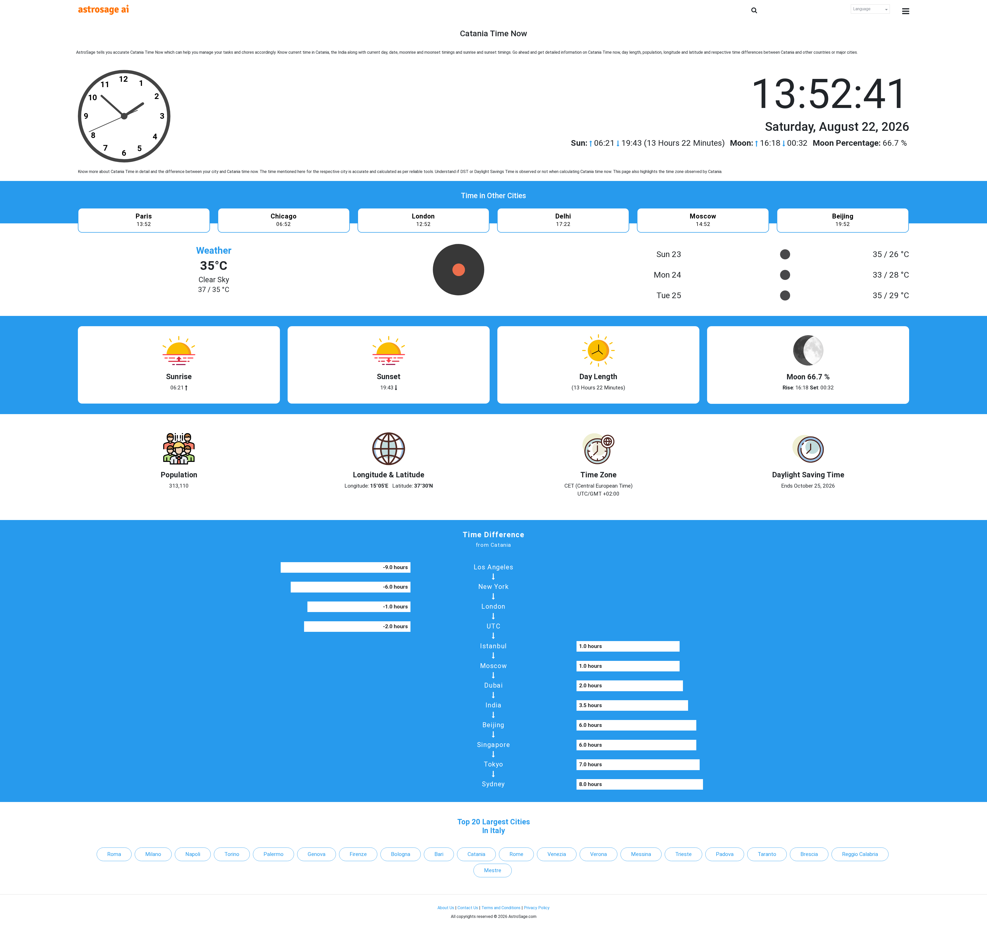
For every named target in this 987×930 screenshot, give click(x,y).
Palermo (273, 854)
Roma (114, 854)
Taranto (767, 854)
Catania (476, 854)
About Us (445, 907)
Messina (641, 854)
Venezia (556, 854)
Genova (316, 854)
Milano (153, 854)
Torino (231, 854)
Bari (438, 854)
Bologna (400, 854)
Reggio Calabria (860, 854)
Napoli (192, 854)
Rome (516, 854)
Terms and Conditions (500, 907)
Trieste (683, 854)
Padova (725, 854)
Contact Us (468, 907)
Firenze (358, 854)
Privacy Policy (537, 907)
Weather (214, 250)
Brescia (809, 854)
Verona (598, 854)
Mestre (492, 870)
